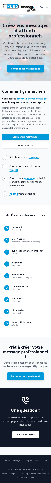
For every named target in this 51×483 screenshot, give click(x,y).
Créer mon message (11, 460)
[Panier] (47, 7)
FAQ (37, 460)
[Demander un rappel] (41, 7)
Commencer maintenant (25, 68)
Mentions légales (9, 473)
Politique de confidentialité (34, 473)
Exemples (28, 460)
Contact (45, 460)
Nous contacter (26, 145)
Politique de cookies (25, 477)
